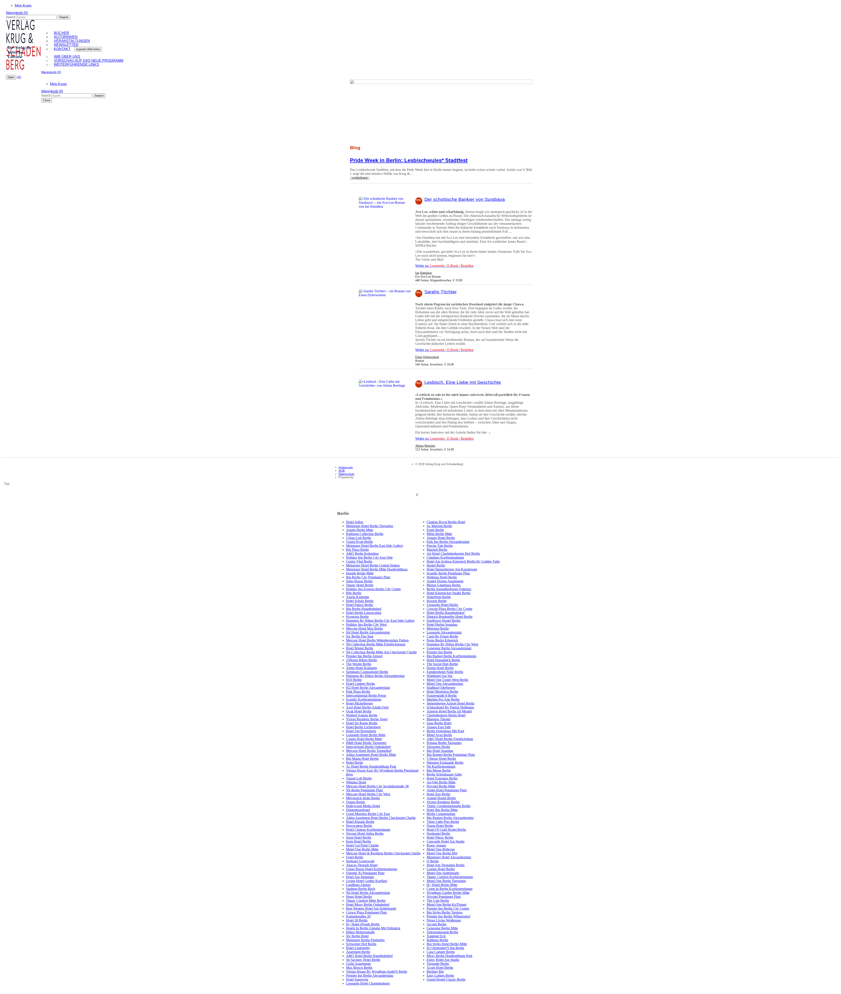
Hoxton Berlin (437, 601)
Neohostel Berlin (438, 833)
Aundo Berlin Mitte (359, 530)
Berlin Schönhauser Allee (444, 774)
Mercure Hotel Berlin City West (368, 794)
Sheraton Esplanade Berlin (445, 762)
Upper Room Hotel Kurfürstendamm (371, 869)
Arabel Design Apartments (445, 581)
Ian (417, 273)
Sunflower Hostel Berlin (443, 620)
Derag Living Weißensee (444, 920)
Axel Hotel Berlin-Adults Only (367, 707)
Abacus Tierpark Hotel (362, 865)
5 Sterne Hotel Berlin (441, 758)
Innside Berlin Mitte (360, 573)
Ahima (419, 445)
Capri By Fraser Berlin (442, 636)
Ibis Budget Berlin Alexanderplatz (450, 818)
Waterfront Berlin (439, 597)
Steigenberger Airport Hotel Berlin (450, 703)
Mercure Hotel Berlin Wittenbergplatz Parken (377, 640)
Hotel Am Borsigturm (361, 731)
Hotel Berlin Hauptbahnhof (446, 613)
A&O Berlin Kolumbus (362, 553)
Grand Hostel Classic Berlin (446, 979)
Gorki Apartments (358, 964)
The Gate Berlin (438, 900)
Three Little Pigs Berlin (443, 822)
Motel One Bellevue (441, 849)
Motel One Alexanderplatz (445, 684)
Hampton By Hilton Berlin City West (452, 644)
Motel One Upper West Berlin (447, 680)
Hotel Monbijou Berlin (442, 691)
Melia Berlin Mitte (439, 534)
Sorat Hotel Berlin (358, 837)
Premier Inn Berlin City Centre (448, 908)
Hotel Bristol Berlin (359, 648)
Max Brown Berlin (359, 967)
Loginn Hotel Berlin (441, 869)
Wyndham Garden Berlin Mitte (448, 893)
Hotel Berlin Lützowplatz (363, 613)
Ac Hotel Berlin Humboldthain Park (371, 766)
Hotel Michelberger (359, 703)
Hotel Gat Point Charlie (362, 845)
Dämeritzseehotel (358, 810)
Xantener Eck (436, 936)
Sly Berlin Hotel (357, 936)
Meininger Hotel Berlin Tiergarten (369, 526)
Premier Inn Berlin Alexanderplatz (369, 975)
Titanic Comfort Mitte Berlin (365, 900)
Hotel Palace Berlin (359, 605)
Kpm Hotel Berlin (358, 841)
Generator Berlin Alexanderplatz (449, 648)
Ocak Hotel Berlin (358, 711)
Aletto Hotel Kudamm (361, 668)
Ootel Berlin (354, 857)
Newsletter (66, 45)
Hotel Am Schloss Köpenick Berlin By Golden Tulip (463, 561)
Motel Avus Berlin (439, 735)
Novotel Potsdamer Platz (444, 896)
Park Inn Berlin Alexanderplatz (448, 542)
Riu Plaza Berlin (357, 549)
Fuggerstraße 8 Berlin (442, 695)
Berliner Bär (435, 971)
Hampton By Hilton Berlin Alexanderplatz (375, 676)
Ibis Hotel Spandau (440, 751)
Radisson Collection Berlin (364, 534)
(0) (19, 77)
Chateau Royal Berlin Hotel (446, 522)
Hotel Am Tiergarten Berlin (446, 865)
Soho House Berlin (359, 581)
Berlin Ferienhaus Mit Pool (445, 731)
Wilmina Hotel (356, 782)
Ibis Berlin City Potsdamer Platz (368, 577)
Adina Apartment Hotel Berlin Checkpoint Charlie (381, 818)
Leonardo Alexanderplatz (444, 632)
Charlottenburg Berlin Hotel (446, 715)
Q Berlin (433, 861)
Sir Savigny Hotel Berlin (363, 960)
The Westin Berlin (358, 664)
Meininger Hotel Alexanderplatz (449, 857)
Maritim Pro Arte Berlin (443, 699)
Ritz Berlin (353, 593)
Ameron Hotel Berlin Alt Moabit (449, 711)
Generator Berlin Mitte (442, 928)
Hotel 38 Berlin (356, 920)
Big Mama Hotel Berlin (362, 758)
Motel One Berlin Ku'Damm (446, 904)
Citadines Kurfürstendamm (445, 557)
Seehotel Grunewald (360, 861)
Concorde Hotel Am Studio (446, 841)
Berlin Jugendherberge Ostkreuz (449, 589)
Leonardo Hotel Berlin (442, 605)
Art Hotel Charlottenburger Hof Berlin (453, 553)
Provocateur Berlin (359, 825)
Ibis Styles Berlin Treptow (445, 912)
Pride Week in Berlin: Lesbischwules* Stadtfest (409, 160)
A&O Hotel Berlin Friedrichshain (450, 739)
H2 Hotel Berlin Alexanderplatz (368, 687)
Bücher (61, 33)
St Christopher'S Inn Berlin (445, 948)
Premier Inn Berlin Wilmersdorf (448, 916)
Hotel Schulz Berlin (359, 601)
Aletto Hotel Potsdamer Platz (447, 790)
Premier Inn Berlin (439, 652)
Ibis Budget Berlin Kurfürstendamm (451, 656)
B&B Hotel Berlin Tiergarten (366, 743)
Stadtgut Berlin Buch (360, 889)
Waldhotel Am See (439, 676)
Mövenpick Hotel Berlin (363, 798)
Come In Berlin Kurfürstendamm (449, 889)
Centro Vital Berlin (359, 561)
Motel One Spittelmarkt (443, 873)
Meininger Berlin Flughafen (365, 940)
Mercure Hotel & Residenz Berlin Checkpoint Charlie (383, 853)
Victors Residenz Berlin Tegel (366, 719)
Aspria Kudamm (357, 597)
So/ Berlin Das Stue (359, 636)
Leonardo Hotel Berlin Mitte (365, 735)
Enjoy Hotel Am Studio (443, 960)
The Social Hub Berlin (442, 664)
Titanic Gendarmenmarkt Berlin (448, 806)
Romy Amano (436, 845)
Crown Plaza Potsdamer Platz (366, 912)
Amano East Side (439, 727)
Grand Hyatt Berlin (359, 542)
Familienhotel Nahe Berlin (445, 672)
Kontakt (62, 49)
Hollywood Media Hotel (363, 806)
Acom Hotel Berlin (440, 967)
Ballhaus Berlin (437, 940)
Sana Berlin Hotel (439, 723)
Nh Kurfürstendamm (441, 766)
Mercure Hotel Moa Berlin (364, 628)
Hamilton (426, 273)
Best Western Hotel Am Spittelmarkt (371, 908)
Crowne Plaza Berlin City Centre (449, 609)
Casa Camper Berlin (441, 952)
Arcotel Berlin (436, 924)
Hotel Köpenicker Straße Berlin (448, 593)
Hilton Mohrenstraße (360, 932)
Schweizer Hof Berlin (361, 944)
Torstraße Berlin (438, 964)
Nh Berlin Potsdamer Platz (364, 790)
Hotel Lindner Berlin (360, 684)
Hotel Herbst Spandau (442, 624)
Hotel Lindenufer (358, 948)
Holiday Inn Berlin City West (366, 624)
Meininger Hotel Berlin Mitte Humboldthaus (377, 569)
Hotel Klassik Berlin (360, 822)
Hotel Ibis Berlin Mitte (442, 810)
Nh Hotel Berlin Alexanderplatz (368, 893)
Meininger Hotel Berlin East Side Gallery (374, 545)
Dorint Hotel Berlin (440, 668)
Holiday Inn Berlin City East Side (369, 557)
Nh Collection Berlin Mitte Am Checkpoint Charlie (381, 652)
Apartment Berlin (358, 952)
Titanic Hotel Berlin (359, 585)
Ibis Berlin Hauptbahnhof (363, 609)
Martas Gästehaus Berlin (444, 585)
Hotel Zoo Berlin (438, 794)
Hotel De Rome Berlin (361, 723)
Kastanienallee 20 (358, 916)
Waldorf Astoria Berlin (361, 715)
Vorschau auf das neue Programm (88, 60)
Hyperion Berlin (357, 616)
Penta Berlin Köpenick (442, 640)
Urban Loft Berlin (358, 538)
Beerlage (429, 445)
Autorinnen (66, 37)
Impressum (346, 467)
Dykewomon (431, 357)
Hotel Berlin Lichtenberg (363, 727)
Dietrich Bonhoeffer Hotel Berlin (449, 616)
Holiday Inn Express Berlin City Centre (373, 589)
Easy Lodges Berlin (440, 975)
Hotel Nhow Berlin (440, 837)
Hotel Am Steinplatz (360, 877)
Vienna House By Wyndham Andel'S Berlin (376, 971)
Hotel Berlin (354, 762)
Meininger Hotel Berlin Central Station (373, 565)
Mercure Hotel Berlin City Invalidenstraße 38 (377, 786)
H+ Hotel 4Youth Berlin (363, 924)
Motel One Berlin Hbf (442, 853)
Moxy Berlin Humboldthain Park (449, 956)
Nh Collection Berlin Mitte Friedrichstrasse (375, 644)
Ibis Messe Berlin (439, 770)
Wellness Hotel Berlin (442, 577)
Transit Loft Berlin (359, 778)
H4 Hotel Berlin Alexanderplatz (368, 632)
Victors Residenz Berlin (443, 802)
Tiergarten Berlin (438, 747)
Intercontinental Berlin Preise (366, 695)
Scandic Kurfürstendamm (363, 699)
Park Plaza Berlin (358, 691)
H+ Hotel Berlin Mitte (442, 885)
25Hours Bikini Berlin (361, 660)
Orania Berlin (355, 802)
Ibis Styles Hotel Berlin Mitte (447, 944)
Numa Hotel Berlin (440, 825)
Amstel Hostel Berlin (441, 798)
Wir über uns (67, 56)
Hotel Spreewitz (357, 979)
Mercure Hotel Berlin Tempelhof (368, 751)
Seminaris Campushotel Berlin (367, 672)
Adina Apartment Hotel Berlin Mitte (371, 755)
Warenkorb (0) (17, 13)
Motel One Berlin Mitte (362, 849)
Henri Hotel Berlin (359, 896)
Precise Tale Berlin (440, 545)
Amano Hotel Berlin (441, 538)
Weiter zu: (444, 266)
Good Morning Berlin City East (368, 814)
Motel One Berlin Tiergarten (446, 881)
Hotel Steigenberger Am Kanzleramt (452, 569)
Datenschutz (347, 474)
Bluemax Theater (439, 719)
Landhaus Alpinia (358, 885)
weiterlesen (359, 177)
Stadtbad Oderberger (441, 687)
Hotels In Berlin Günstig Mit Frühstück (373, 928)
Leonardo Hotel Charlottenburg (368, 983)
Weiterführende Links (76, 64)
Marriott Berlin (437, 549)
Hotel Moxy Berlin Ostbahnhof (367, 904)
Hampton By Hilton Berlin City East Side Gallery (380, 620)
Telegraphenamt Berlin (442, 932)
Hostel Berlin (436, 565)
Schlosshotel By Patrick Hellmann (450, 707)
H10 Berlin (354, 680)
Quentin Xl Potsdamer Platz (365, 873)
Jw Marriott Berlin (439, 526)
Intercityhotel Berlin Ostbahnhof (368, 747)
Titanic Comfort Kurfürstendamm (450, 877)
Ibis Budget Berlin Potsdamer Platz (451, 755)
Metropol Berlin (438, 628)
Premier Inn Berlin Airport (364, 656)
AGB (342, 470)
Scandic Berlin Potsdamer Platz (448, 573)
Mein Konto (23, 5)
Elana (418, 357)
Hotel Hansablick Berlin (443, 660)
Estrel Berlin (435, 530)
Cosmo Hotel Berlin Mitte (364, 739)
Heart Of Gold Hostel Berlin (446, 829)
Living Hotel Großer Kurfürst (366, 881)
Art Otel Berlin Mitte (441, 782)
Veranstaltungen (72, 41)
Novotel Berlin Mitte (441, 786)
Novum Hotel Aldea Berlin (364, 833)
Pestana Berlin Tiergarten (444, 743)
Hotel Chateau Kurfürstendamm (368, 829)
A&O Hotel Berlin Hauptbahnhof (369, 956)
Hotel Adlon (354, 522)
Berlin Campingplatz (441, 814)
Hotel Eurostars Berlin (442, 778)
